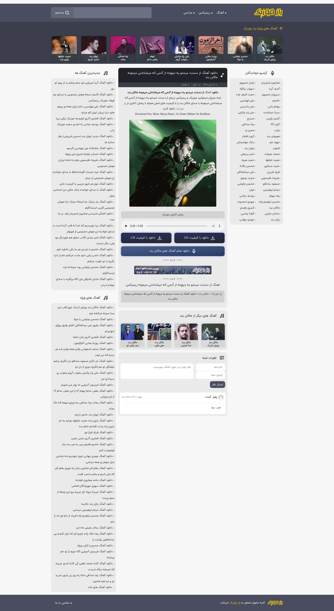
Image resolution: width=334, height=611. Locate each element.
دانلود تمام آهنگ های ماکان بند (169, 251)
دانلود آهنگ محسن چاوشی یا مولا (93, 319)
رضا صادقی (248, 124)
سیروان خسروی (271, 94)
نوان (251, 190)
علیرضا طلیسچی (270, 178)
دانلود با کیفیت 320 (196, 238)
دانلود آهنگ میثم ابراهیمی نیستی (93, 510)
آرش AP (275, 124)
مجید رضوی (247, 178)
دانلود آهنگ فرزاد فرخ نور (98, 432)
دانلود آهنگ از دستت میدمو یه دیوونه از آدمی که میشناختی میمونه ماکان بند (173, 75)
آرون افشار (248, 136)
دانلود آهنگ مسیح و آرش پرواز (95, 545)
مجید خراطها (273, 160)
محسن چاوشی (245, 184)
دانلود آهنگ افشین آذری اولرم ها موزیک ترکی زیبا (84, 118)
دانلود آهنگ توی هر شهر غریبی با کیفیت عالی (86, 184)
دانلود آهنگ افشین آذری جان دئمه (93, 337)
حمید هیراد (247, 160)
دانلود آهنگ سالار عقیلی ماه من (94, 528)
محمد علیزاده (272, 154)
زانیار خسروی (246, 83)
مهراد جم (275, 142)
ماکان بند (204, 294)
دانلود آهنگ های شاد (100, 587)
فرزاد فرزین (273, 172)
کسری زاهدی (247, 208)
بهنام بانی (274, 106)
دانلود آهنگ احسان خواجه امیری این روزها (89, 154)
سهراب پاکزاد (246, 89)
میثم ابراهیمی (271, 190)
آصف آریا (274, 89)
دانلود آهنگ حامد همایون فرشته (94, 480)
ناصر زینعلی (247, 154)
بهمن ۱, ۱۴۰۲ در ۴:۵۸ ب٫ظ (132, 397)
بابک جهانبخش (245, 142)
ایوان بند (249, 148)
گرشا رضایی (247, 214)
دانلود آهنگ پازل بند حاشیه (97, 504)
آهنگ (220, 13)
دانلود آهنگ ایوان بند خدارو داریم (94, 415)
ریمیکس (204, 13)
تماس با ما (62, 603)
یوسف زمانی (246, 196)
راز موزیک (216, 294)
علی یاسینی (247, 106)
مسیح (250, 118)
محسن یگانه (247, 166)
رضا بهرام (274, 196)
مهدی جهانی (246, 220)
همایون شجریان (270, 83)
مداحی (188, 13)
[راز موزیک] (268, 13)
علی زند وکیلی (246, 112)
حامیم (276, 100)
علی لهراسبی (247, 100)
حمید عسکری (272, 166)
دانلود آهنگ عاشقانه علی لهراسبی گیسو (90, 148)
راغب (277, 130)
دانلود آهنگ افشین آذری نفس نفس (92, 438)
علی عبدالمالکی (245, 172)
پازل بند (275, 220)
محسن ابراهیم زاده (269, 202)
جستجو (59, 12)
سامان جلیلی (272, 214)
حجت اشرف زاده (245, 94)
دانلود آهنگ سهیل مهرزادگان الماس (92, 486)
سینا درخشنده (271, 112)
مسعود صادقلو (271, 184)
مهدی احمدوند (245, 202)
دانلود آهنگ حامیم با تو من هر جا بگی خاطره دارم (85, 249)
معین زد (249, 130)
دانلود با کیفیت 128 (142, 238)
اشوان (276, 148)
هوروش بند (273, 136)
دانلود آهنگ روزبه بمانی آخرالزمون (93, 343)
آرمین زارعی (273, 118)
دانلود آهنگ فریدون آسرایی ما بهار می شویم (87, 385)
